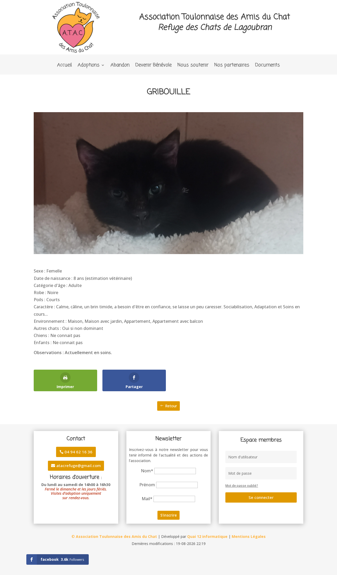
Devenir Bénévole (153, 66)
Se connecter (261, 497)
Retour (171, 405)
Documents (267, 66)
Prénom (147, 485)
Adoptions (89, 66)
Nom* (147, 471)
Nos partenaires (231, 66)
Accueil (64, 66)
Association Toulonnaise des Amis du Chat (116, 536)
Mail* (147, 499)
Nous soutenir (193, 66)
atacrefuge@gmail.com (78, 465)
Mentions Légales (249, 536)
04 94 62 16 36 (78, 451)
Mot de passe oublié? (241, 485)
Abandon (120, 66)
